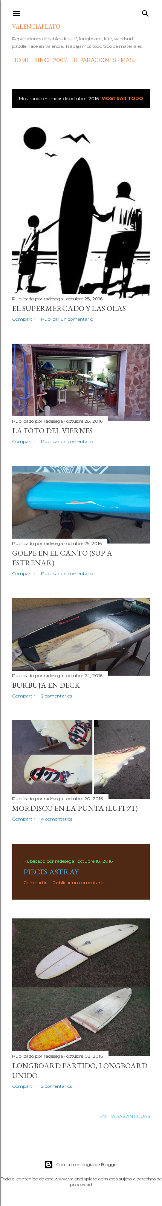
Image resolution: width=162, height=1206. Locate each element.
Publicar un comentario (67, 319)
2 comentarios (56, 696)
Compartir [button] (23, 319)
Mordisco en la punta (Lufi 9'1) (75, 808)
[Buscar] (145, 12)
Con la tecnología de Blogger (87, 1164)
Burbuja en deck (46, 685)
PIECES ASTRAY (51, 872)
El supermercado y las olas (69, 308)
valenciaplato (36, 26)
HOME (21, 60)
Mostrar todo (122, 98)
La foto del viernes (52, 431)
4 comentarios (56, 819)
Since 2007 (50, 60)
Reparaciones (93, 60)
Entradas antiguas (124, 1116)
